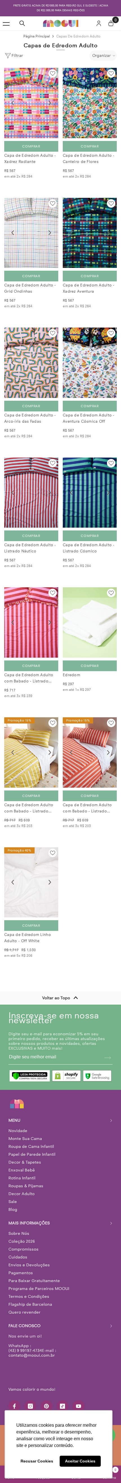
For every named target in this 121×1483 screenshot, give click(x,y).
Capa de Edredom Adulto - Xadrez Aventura (89, 283)
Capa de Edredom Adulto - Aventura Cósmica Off (89, 413)
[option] (60, 6)
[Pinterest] (46, 1401)
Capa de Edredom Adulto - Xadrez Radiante (30, 153)
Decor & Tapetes (24, 1157)
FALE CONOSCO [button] (24, 1320)
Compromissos (23, 1244)
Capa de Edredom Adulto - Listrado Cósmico (89, 543)
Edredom (71, 670)
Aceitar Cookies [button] (80, 1461)
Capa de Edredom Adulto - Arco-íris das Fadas (30, 413)
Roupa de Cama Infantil (31, 1141)
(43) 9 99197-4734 (25, 1345)
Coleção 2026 (21, 1236)
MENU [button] (14, 1115)
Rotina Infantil (21, 1173)
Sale (12, 1196)
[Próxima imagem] (50, 98)
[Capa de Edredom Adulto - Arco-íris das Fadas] (31, 358)
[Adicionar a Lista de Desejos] (52, 68)
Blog (12, 1204)
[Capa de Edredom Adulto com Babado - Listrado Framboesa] (31, 618)
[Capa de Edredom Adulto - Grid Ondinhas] (31, 228)
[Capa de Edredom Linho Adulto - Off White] (31, 878)
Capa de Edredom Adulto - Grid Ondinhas (30, 283)
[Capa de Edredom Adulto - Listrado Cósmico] (90, 488)
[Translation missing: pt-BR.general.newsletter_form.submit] (107, 1053)
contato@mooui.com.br (31, 1350)
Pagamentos (20, 1268)
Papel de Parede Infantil (31, 1149)
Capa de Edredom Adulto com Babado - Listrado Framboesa (28, 674)
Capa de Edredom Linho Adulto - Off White (27, 933)
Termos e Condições (28, 1291)
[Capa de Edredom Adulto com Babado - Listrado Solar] (31, 748)
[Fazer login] (98, 18)
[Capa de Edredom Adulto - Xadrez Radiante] (31, 98)
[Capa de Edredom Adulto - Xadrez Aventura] (90, 228)
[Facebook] (14, 1401)
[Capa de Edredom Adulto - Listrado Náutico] (31, 488)
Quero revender (24, 1307)
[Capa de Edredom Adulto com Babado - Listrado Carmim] (90, 748)
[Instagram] (30, 1401)
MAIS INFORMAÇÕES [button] (29, 1218)
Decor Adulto (21, 1188)
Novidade (17, 1125)
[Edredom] (90, 618)
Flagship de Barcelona (30, 1299)
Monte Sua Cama (25, 1133)
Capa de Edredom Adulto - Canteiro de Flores (89, 153)
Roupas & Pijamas (25, 1181)
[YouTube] (78, 1401)
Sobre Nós (18, 1228)
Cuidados (17, 1252)
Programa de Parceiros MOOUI (38, 1283)
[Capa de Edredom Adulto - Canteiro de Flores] (90, 98)
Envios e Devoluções (29, 1260)
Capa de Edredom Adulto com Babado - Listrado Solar (28, 804)
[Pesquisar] (22, 18)
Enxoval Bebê (21, 1165)
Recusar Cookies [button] (37, 1461)
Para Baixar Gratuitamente (34, 1275)
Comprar (31, 142)
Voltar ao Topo (56, 993)
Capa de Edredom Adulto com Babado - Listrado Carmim (87, 804)
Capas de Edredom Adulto (78, 31)
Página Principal (36, 31)
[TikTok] (62, 1401)
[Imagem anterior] (12, 98)
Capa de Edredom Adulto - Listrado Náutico (30, 543)
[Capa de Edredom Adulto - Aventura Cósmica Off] (90, 358)
